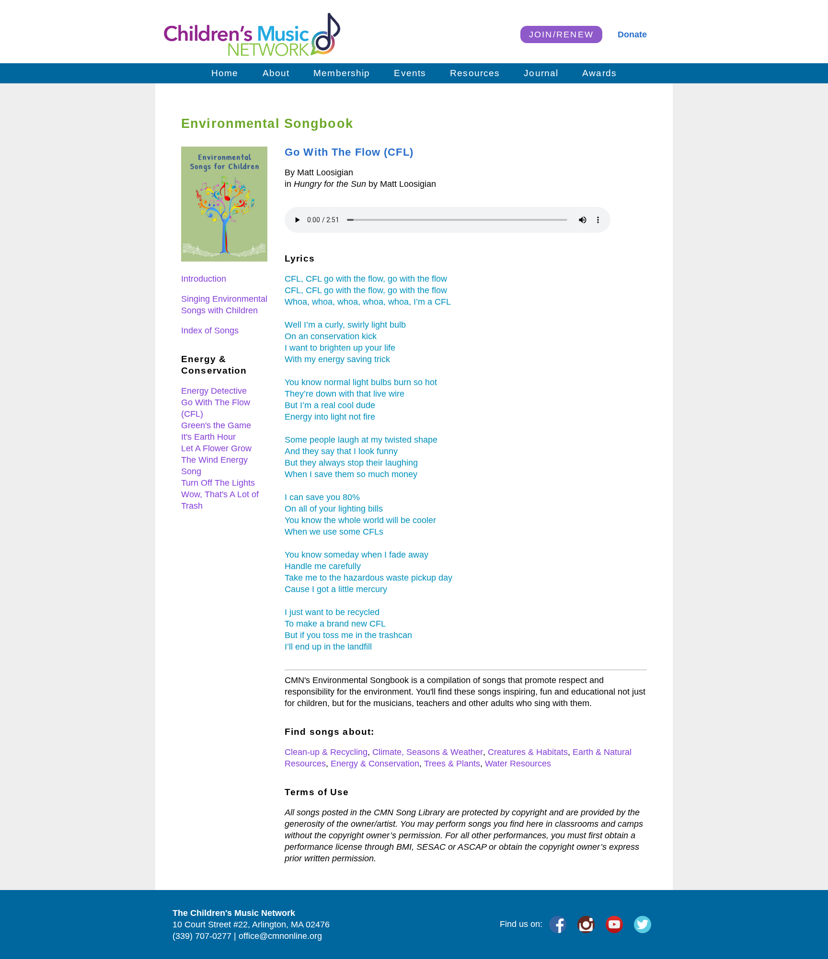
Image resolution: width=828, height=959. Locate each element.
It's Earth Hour (208, 437)
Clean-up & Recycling (326, 752)
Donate (632, 34)
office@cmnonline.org (280, 936)
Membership (341, 73)
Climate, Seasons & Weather (427, 752)
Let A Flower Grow (216, 448)
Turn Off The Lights (218, 483)
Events (410, 73)
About (276, 73)
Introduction (203, 279)
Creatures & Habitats (528, 752)
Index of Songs (210, 330)
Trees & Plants (452, 763)
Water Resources (518, 763)
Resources (475, 73)
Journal (541, 73)
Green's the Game (216, 425)
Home (225, 73)
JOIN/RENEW (561, 34)
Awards (599, 73)
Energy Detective (214, 391)
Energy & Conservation (375, 763)
